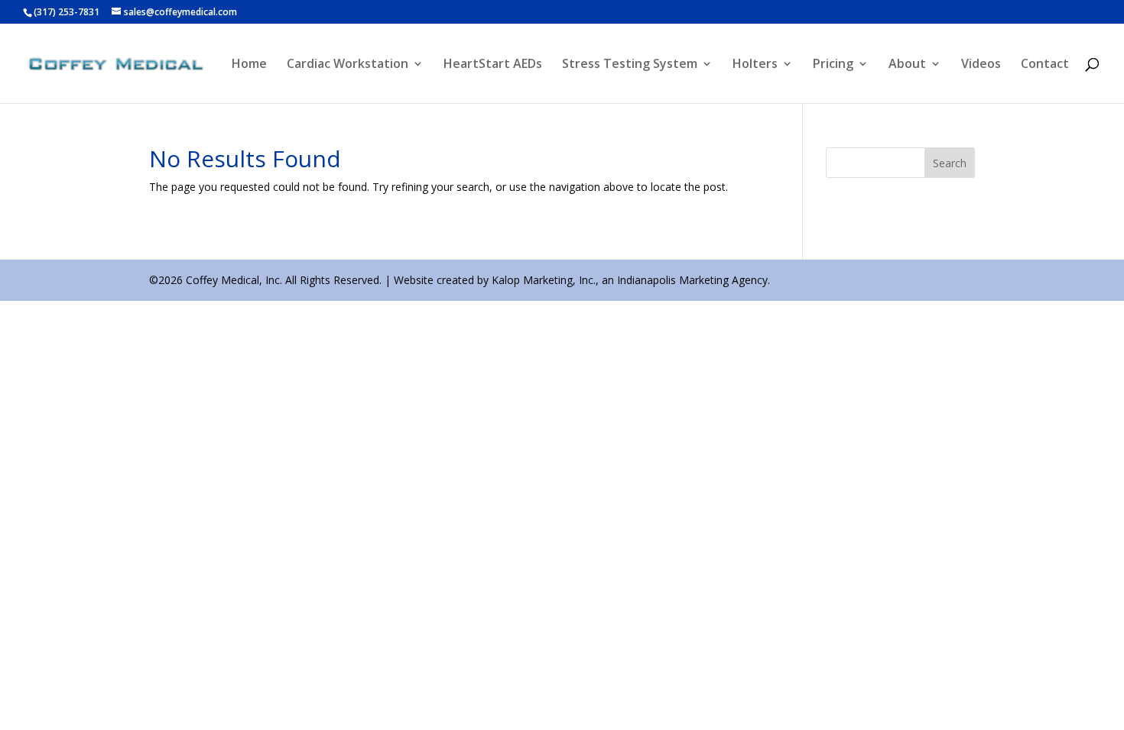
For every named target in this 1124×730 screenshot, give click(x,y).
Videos (981, 65)
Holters (755, 65)
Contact (1045, 65)
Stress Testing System (629, 65)
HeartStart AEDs (492, 65)
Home (249, 65)
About (907, 65)
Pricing (833, 65)
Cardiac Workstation (347, 65)
